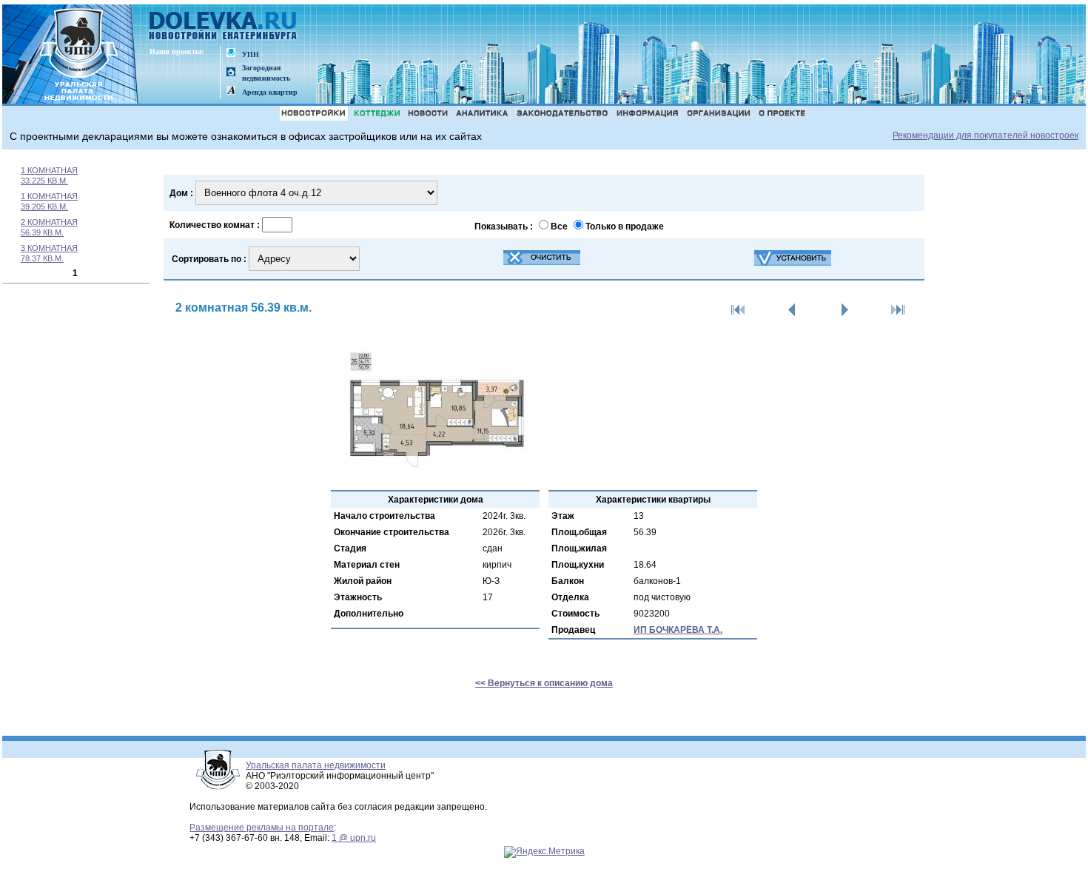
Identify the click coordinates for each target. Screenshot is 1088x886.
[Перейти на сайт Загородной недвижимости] (230, 72)
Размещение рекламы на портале (261, 827)
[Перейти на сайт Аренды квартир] (230, 91)
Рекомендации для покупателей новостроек (985, 135)
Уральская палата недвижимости (316, 765)
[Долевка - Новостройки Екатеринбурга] (223, 27)
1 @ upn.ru (354, 838)
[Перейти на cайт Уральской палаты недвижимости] (230, 53)
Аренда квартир (270, 92)
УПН (250, 54)
